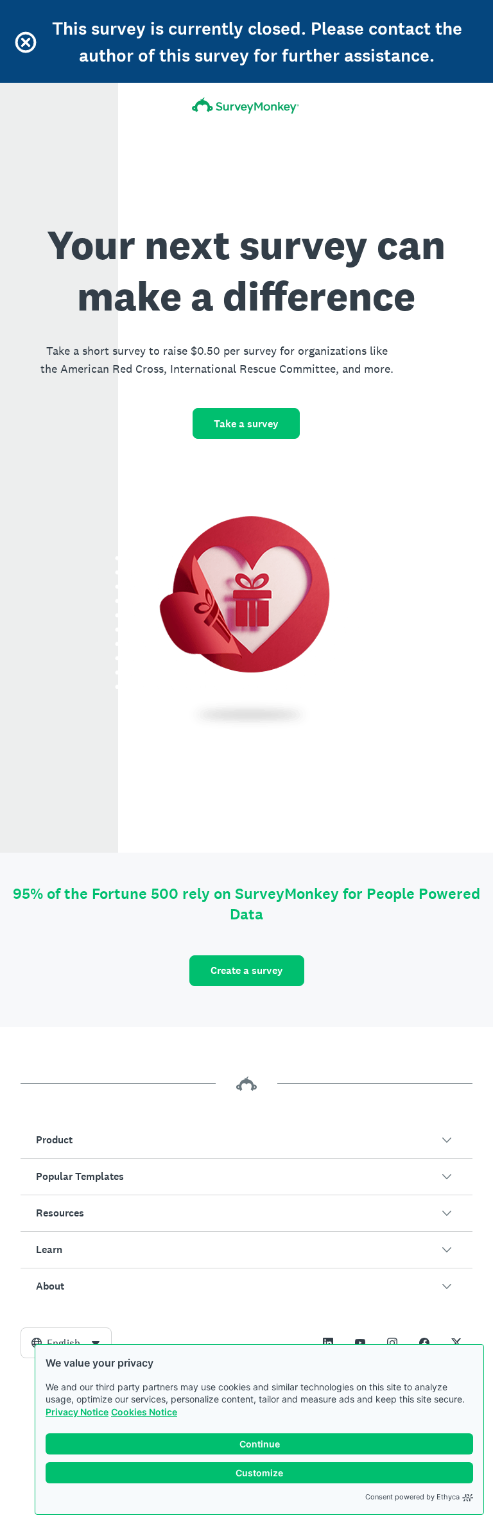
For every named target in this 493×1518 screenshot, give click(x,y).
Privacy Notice (77, 1411)
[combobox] (66, 1342)
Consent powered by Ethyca (412, 1496)
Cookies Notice (144, 1411)
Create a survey (247, 970)
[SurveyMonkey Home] (246, 106)
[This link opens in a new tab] (328, 1343)
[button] (246, 1140)
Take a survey (246, 424)
